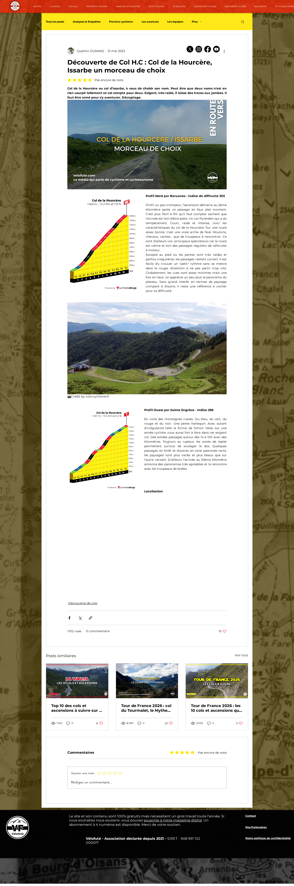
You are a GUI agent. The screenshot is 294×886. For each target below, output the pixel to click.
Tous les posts (55, 21)
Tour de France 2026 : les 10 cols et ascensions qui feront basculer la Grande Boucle (216, 708)
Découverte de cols (82, 603)
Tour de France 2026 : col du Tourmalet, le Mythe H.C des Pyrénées (146, 708)
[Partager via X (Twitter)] (80, 618)
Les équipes (175, 21)
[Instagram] (198, 49)
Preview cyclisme (121, 21)
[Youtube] (216, 49)
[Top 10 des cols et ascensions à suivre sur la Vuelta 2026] (77, 680)
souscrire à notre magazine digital (173, 820)
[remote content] (147, 542)
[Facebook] (207, 49)
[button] (243, 21)
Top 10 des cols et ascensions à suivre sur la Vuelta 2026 (76, 708)
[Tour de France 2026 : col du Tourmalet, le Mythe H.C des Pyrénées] (147, 680)
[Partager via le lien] (90, 618)
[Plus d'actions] (224, 51)
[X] (190, 49)
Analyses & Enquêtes (87, 21)
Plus (195, 21)
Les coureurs (150, 21)
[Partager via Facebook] (69, 618)
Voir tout (241, 655)
